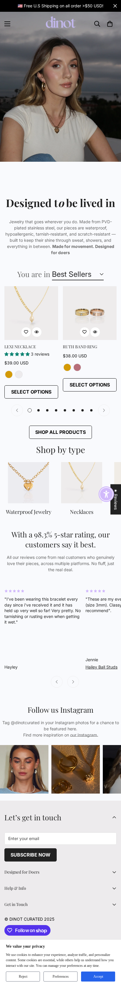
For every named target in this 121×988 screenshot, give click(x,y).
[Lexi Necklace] (31, 313)
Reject (23, 976)
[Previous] (17, 410)
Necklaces (81, 511)
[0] (110, 24)
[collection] (28, 482)
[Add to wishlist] (26, 332)
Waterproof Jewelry (28, 511)
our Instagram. (84, 734)
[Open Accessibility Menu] (106, 494)
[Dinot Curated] (60, 24)
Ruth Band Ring (80, 346)
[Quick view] (37, 332)
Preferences (61, 976)
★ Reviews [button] (115, 499)
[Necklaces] (81, 482)
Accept (98, 976)
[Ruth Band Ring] (90, 313)
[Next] (104, 410)
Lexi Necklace (20, 346)
